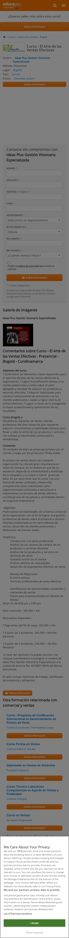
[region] (34, 887)
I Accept (34, 923)
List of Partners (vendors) (18, 913)
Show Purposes (34, 932)
